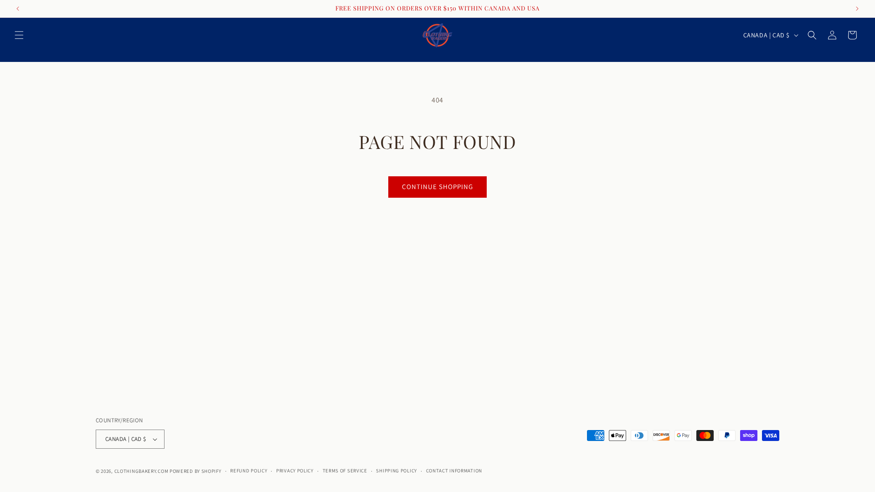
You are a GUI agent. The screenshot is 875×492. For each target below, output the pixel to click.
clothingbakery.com (141, 471)
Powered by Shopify (195, 471)
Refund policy (248, 470)
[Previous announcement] (18, 8)
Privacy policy (295, 470)
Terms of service (345, 470)
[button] (19, 35)
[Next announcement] (857, 8)
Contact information (454, 470)
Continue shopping (437, 186)
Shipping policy (396, 470)
